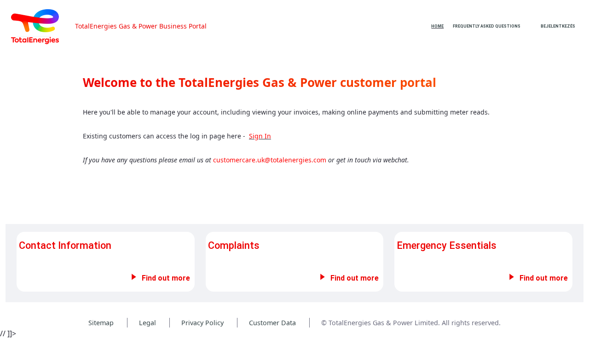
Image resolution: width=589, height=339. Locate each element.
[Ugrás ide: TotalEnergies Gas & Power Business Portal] (42, 26)
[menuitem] (437, 26)
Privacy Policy (202, 322)
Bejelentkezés (558, 26)
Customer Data (272, 322)
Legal (147, 322)
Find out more (166, 278)
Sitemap (101, 322)
